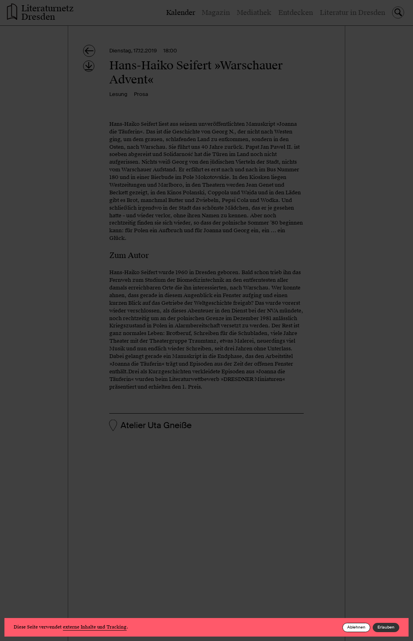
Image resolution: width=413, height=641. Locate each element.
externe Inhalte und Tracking (95, 627)
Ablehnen (356, 627)
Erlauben (386, 627)
